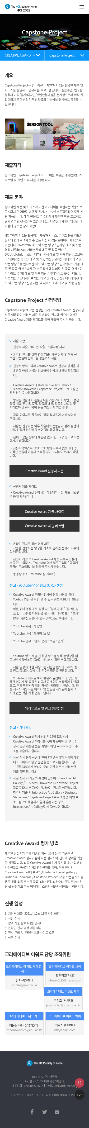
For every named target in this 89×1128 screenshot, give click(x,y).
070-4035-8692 (33, 1086)
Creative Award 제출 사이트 (44, 511)
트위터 (45, 1111)
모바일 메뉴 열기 (82, 7)
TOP (79, 1095)
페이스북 (32, 1111)
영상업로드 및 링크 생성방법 (44, 708)
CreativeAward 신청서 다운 (44, 470)
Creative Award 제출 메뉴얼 (44, 525)
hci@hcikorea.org (66, 1086)
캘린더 (79, 1083)
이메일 (57, 1111)
